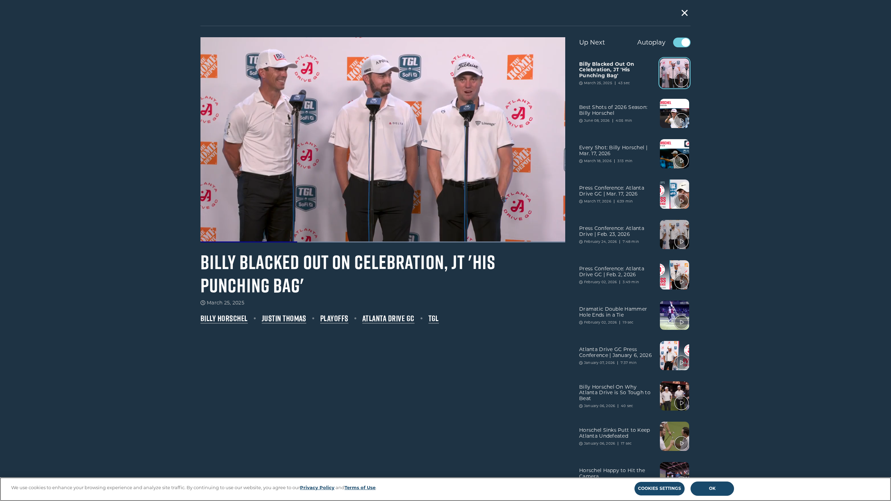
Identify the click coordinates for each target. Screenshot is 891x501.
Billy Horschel (224, 318)
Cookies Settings (659, 488)
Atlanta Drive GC (388, 318)
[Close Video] (685, 13)
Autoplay (651, 42)
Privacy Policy (317, 487)
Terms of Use (360, 487)
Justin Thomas (284, 318)
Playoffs (334, 318)
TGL (433, 318)
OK (712, 488)
